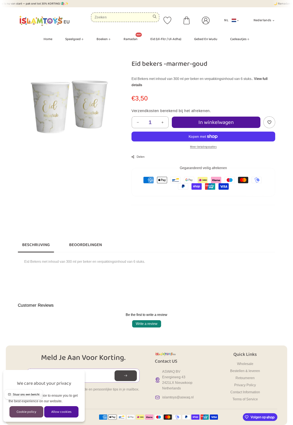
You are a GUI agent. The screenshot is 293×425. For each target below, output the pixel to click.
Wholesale (245, 364)
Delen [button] (141, 156)
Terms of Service (245, 399)
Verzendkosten (145, 111)
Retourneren (245, 378)
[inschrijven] (126, 375)
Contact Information (245, 392)
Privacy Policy (245, 385)
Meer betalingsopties (203, 146)
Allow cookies (61, 411)
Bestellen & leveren (245, 371)
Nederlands (263, 20)
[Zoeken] (155, 16)
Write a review (146, 324)
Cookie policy (26, 411)
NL (226, 20)
